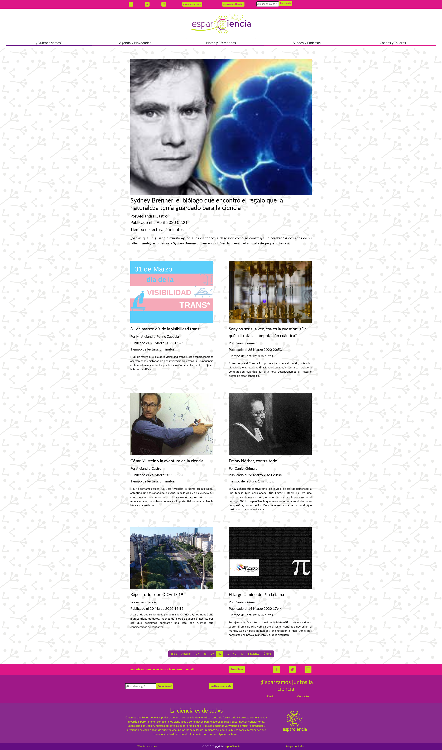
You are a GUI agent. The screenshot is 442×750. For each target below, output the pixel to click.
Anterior (186, 653)
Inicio (174, 653)
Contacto (303, 696)
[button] (49, 43)
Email (270, 696)
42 (234, 653)
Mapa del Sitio (295, 746)
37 (197, 653)
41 (227, 653)
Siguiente (253, 653)
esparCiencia (232, 746)
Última (267, 653)
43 (242, 653)
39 (212, 653)
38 (204, 653)
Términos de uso (147, 746)
